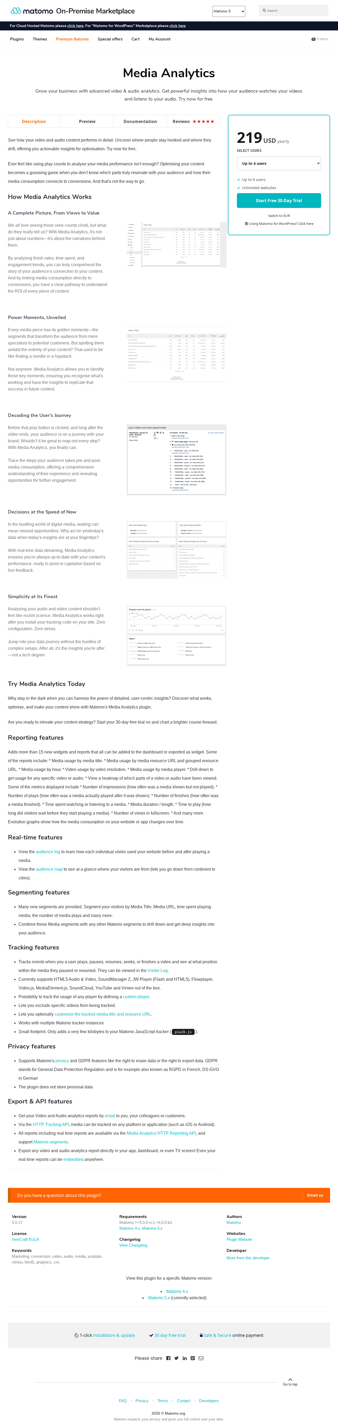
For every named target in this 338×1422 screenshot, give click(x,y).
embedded (73, 1159)
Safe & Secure (217, 1335)
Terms (162, 1400)
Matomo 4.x (129, 1228)
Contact (183, 1400)
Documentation (140, 121)
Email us (315, 1195)
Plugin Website (239, 1239)
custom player (136, 996)
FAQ (123, 1400)
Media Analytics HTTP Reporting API (161, 1133)
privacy (62, 1060)
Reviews (194, 121)
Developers (209, 1400)
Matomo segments (51, 1142)
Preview (87, 121)
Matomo (234, 1222)
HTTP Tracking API (51, 1124)
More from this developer (248, 1258)
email (110, 1116)
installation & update (114, 1335)
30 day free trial (170, 1335)
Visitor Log (158, 970)
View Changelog (133, 1245)
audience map (49, 869)
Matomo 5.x (152, 1228)
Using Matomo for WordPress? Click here (280, 223)
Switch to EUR (279, 215)
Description (34, 121)
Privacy (142, 1400)
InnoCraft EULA (25, 1239)
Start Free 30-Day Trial (279, 201)
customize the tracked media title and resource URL (103, 1014)
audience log (48, 851)
